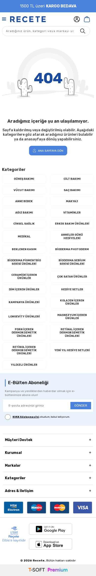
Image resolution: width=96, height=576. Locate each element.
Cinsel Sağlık (24, 223)
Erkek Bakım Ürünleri (72, 223)
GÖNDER (80, 405)
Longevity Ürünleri (24, 316)
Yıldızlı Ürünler (24, 364)
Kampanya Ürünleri (24, 302)
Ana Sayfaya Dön (50, 150)
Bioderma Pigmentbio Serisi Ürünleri (24, 262)
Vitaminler (72, 212)
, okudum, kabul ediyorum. (41, 416)
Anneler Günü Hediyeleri (72, 236)
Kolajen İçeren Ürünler (72, 302)
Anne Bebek (24, 201)
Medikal (24, 236)
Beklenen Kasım (24, 249)
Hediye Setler (72, 289)
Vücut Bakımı (24, 190)
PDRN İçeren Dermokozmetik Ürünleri (24, 332)
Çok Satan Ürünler (72, 276)
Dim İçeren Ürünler (24, 289)
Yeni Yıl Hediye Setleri (72, 350)
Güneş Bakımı (24, 179)
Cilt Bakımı (72, 179)
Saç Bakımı (72, 190)
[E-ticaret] (48, 570)
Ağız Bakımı (24, 212)
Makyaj (72, 201)
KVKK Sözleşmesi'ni (26, 416)
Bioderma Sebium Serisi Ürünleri (72, 262)
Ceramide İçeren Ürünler (24, 276)
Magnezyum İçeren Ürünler (72, 316)
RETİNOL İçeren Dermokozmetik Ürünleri (24, 350)
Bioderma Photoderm (72, 249)
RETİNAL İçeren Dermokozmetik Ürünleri (72, 332)
